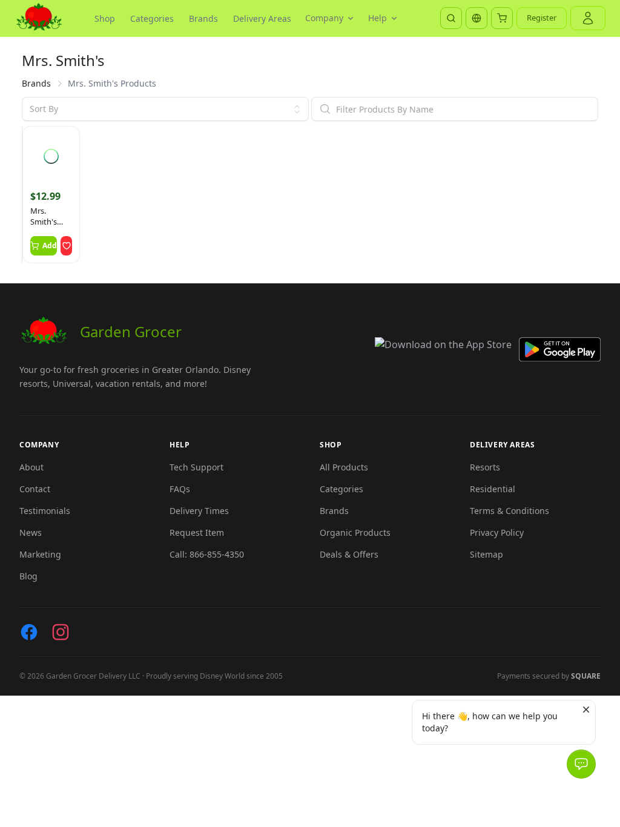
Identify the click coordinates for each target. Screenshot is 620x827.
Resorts (485, 467)
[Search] (451, 18)
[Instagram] (60, 632)
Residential (492, 489)
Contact (34, 489)
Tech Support (196, 467)
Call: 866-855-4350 (207, 554)
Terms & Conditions (509, 510)
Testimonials (44, 510)
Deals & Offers (349, 554)
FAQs (180, 489)
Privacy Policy (497, 532)
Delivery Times (199, 510)
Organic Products (355, 532)
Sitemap (486, 554)
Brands (203, 18)
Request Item (197, 532)
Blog (28, 576)
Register (541, 17)
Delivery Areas (262, 18)
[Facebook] (29, 632)
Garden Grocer (131, 331)
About (31, 467)
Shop (104, 18)
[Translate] (476, 18)
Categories (152, 18)
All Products (344, 467)
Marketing (40, 554)
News (30, 532)
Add (49, 245)
